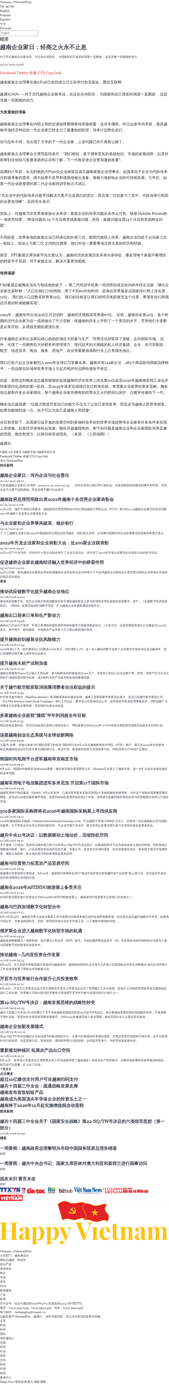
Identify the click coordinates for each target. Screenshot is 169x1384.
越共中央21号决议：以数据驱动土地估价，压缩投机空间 (54, 835)
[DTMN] (135, 1190)
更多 (3, 581)
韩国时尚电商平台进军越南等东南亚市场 (39, 758)
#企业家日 (15, 452)
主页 (3, 1320)
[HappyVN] (84, 1224)
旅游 (3, 1373)
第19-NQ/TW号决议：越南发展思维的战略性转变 (47, 1002)
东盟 (3, 1342)
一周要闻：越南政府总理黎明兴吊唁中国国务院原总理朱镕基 (58, 1148)
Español (5, 19)
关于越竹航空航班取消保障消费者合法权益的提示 (47, 687)
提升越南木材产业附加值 (24, 663)
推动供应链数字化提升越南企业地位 (34, 591)
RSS (2, 1273)
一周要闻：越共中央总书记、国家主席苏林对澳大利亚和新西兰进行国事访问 (73, 1163)
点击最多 (6, 1074)
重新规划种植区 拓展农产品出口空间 (35, 1050)
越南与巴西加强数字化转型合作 (30, 906)
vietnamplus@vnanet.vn (29, 1312)
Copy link (53, 73)
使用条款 (6, 1268)
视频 (37, 1381)
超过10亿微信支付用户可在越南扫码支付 (39, 1079)
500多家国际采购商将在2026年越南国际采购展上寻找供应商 (58, 811)
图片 (30, 1381)
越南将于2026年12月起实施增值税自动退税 (42, 1105)
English (4, 10)
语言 (3, 1281)
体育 (3, 1355)
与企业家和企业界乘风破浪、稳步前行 (37, 523)
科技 (3, 1364)
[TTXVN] (10, 1190)
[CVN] (113, 1190)
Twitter (22, 73)
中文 (3, 23)
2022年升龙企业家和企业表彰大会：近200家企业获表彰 (54, 542)
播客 (3, 1138)
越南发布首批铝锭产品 (21, 1092)
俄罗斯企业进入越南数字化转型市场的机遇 (41, 930)
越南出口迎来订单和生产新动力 (30, 615)
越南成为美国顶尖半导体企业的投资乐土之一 (43, 1099)
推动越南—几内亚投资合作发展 (30, 954)
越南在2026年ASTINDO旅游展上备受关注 (41, 887)
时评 (3, 1329)
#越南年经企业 (45, 452)
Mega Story (7, 1381)
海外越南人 (7, 1338)
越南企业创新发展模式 (21, 1026)
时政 (3, 1325)
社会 (3, 1351)
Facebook (8, 73)
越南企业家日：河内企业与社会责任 (34, 475)
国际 (3, 1334)
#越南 (4, 452)
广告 (3, 1294)
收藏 (33, 73)
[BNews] (52, 1190)
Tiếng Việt (7, 6)
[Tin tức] (36, 1190)
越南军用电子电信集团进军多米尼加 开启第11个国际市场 (54, 782)
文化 (3, 1360)
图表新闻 (6, 1111)
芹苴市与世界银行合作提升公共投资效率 (39, 978)
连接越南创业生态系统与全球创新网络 (37, 735)
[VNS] (88, 1190)
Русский (5, 28)
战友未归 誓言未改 (18, 1178)
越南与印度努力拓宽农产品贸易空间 (34, 863)
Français (5, 15)
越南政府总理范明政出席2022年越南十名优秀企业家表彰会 (57, 499)
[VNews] (24, 1190)
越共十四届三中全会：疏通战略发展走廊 (39, 1085)
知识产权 (6, 1264)
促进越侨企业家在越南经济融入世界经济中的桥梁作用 (52, 562)
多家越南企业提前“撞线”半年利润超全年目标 (43, 715)
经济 (4, 39)
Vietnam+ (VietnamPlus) (16, 2)
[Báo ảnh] (11, 1197)
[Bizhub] (66, 1190)
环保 (3, 1368)
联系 (3, 1299)
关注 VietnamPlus (11, 460)
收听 (3, 1153)
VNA (3, 1286)
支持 (3, 1277)
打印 (41, 73)
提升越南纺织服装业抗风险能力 (30, 639)
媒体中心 (6, 1377)
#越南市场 (29, 452)
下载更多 (6, 1069)
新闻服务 (6, 1290)
